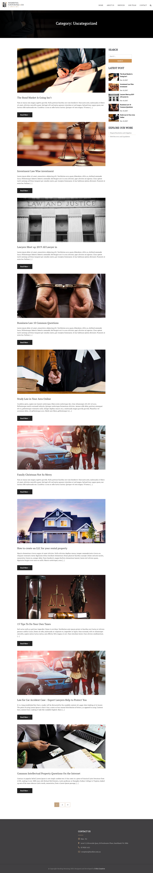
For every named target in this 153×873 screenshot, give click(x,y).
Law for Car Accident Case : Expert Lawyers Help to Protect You (52, 700)
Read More (24, 115)
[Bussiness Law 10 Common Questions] (114, 107)
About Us (110, 5)
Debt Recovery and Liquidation (120, 137)
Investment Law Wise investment (35, 171)
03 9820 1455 (85, 847)
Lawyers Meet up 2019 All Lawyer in (37, 247)
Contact (143, 5)
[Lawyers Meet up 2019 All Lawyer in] (114, 97)
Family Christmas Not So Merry (34, 474)
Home (101, 5)
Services (121, 5)
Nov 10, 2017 (124, 80)
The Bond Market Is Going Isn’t (34, 97)
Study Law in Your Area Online (34, 398)
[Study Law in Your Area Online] (114, 118)
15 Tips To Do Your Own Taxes (34, 624)
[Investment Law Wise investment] (114, 87)
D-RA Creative (100, 869)
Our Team (132, 5)
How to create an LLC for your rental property (42, 548)
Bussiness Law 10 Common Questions (37, 323)
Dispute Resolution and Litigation (121, 133)
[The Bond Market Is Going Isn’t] (114, 77)
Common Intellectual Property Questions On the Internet (48, 773)
